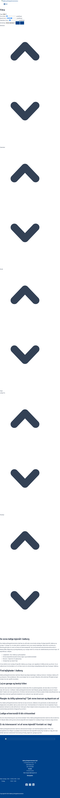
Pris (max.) (3, 16)
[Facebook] (26, 785)
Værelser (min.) (4, 20)
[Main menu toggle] (5, 4)
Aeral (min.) (3, 18)
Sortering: (2, 23)
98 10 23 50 (31, 770)
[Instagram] (30, 785)
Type (1, 14)
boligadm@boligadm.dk (31, 772)
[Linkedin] (33, 785)
